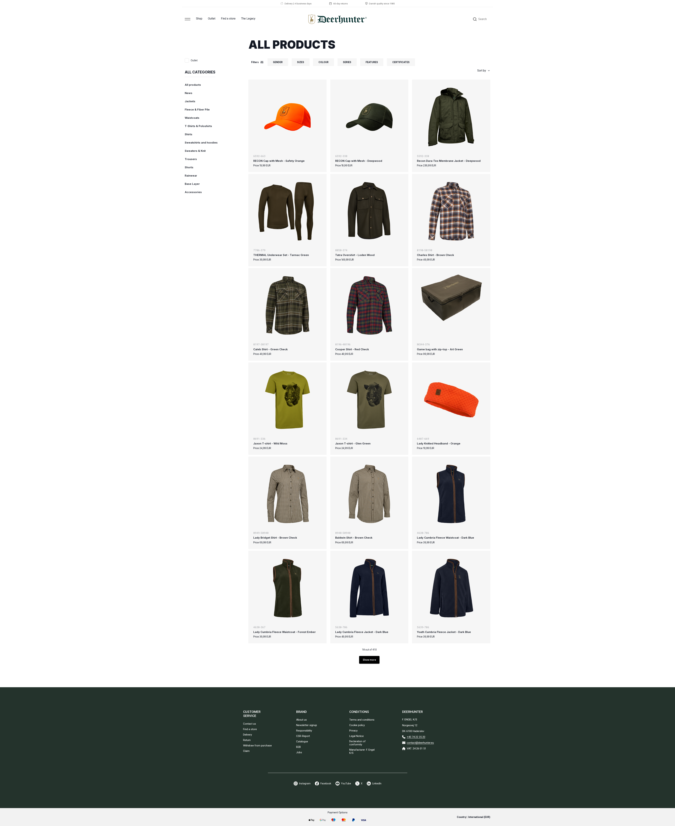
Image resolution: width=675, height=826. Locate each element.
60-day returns (340, 3)
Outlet (211, 18)
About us (301, 719)
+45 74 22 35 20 (416, 737)
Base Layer (192, 184)
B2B (298, 747)
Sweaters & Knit (195, 150)
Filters (255, 62)
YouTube (346, 783)
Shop (199, 18)
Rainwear (191, 175)
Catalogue (302, 741)
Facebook (325, 783)
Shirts (188, 134)
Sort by (481, 70)
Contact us (249, 723)
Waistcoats (192, 117)
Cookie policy (357, 725)
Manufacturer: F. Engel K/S (362, 751)
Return (247, 740)
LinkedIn (376, 783)
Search (482, 19)
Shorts (189, 167)
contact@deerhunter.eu (420, 742)
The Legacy (248, 18)
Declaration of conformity (357, 743)
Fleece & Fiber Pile (197, 109)
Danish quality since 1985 (382, 3)
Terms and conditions (361, 719)
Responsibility (304, 730)
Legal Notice (356, 736)
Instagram (305, 783)
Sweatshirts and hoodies (201, 142)
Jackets (190, 101)
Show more (369, 659)
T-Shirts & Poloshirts (198, 126)
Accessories (193, 192)
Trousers (191, 159)
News (188, 93)
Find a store (228, 18)
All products (193, 84)
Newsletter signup (306, 725)
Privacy (353, 730)
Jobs (299, 752)
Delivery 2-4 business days (298, 3)
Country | (473, 817)
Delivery (247, 734)
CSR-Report (303, 736)
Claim (246, 751)
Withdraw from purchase (257, 745)
